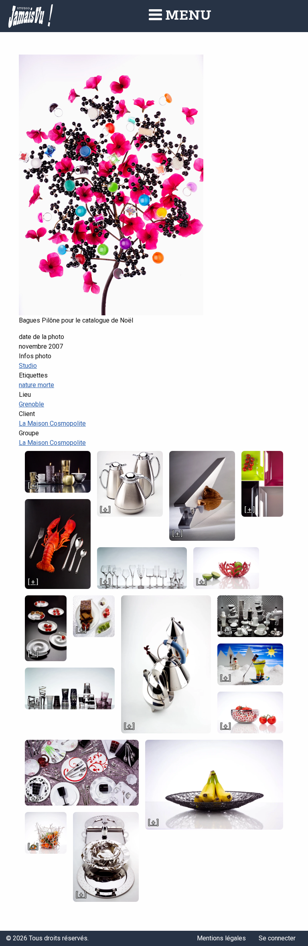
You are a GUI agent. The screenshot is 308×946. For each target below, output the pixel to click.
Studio (28, 365)
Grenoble (31, 404)
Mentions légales (221, 938)
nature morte (36, 385)
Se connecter (277, 938)
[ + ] (33, 485)
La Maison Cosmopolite (52, 423)
